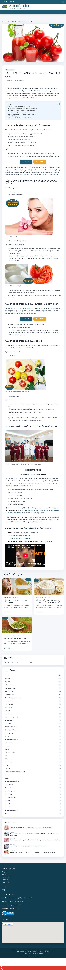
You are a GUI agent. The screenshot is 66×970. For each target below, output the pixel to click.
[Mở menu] (3, 12)
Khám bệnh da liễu (7, 877)
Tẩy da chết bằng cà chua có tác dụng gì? (19, 106)
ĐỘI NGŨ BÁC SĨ (12, 116)
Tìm (30, 662)
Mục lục (9, 104)
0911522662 (43, 510)
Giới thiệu (4, 874)
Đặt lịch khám (5, 890)
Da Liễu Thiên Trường (13, 908)
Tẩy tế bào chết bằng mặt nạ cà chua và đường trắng (22, 108)
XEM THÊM (8, 612)
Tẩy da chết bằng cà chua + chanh (17, 112)
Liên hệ (4, 887)
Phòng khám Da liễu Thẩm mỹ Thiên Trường (20, 118)
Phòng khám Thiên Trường (22, 538)
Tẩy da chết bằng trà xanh (15, 638)
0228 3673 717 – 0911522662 (16, 901)
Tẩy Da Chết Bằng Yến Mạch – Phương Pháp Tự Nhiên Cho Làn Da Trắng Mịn (48, 602)
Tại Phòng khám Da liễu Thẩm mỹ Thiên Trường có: (22, 114)
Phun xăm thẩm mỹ (7, 882)
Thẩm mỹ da (5, 879)
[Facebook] (63, 2)
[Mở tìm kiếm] (62, 11)
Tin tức (4, 884)
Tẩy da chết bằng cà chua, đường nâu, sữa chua (21, 110)
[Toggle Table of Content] (57, 104)
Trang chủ (4, 872)
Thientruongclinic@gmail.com (21, 535)
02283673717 (30, 510)
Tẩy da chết (10, 69)
